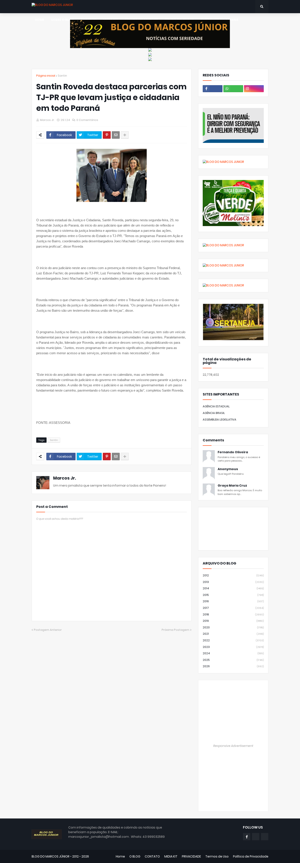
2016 (233, 601)
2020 (233, 627)
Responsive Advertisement (233, 746)
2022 (233, 640)
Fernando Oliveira (233, 452)
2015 (233, 595)
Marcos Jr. (64, 478)
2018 (233, 614)
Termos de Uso (217, 856)
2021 (233, 634)
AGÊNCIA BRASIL (214, 413)
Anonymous (228, 469)
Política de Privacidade (250, 856)
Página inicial (45, 76)
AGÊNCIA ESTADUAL (216, 406)
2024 (233, 653)
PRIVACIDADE (191, 856)
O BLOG (134, 856)
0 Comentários (87, 120)
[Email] (116, 135)
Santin (62, 76)
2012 (233, 575)
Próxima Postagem (175, 630)
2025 (233, 660)
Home (120, 856)
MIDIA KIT (170, 856)
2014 (233, 588)
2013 (233, 582)
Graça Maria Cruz (232, 486)
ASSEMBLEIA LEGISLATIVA (219, 419)
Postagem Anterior (48, 630)
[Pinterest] (107, 135)
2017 (233, 608)
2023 (233, 647)
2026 (233, 666)
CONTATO (152, 856)
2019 (233, 621)
